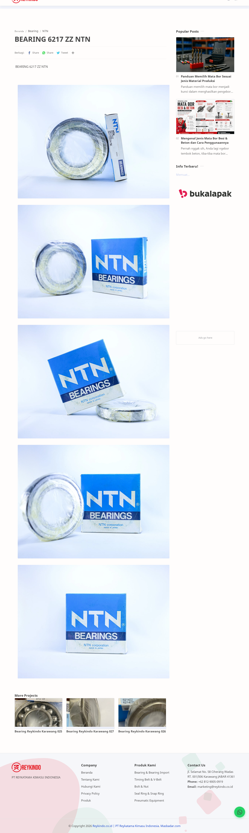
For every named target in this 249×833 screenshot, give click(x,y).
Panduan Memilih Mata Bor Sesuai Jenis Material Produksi (206, 78)
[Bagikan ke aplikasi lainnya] (73, 53)
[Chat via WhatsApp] (239, 812)
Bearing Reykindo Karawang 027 (90, 731)
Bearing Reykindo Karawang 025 (38, 731)
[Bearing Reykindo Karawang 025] (38, 712)
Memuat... (183, 175)
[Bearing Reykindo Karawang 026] (142, 712)
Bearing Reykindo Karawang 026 (142, 731)
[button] (33, 52)
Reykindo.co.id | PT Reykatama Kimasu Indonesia (126, 826)
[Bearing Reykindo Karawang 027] (90, 712)
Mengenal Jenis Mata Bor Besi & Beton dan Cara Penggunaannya (205, 140)
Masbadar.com (170, 826)
